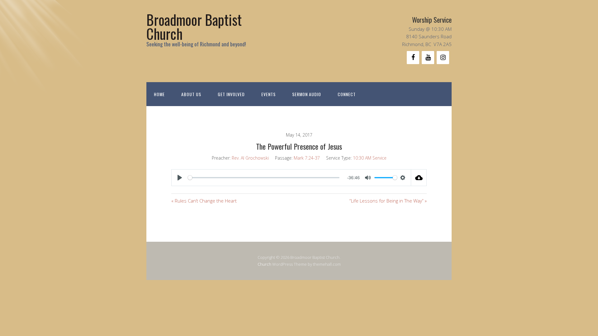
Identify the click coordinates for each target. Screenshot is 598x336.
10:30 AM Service (370, 158)
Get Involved (231, 94)
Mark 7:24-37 (307, 158)
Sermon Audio (306, 94)
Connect (347, 94)
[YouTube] (428, 57)
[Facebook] (413, 57)
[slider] (263, 178)
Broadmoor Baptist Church (194, 26)
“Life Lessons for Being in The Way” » (388, 201)
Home (159, 94)
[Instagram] (443, 57)
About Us (191, 94)
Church (264, 264)
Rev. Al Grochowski (250, 158)
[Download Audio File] (419, 177)
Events (268, 94)
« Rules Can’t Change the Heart (204, 201)
